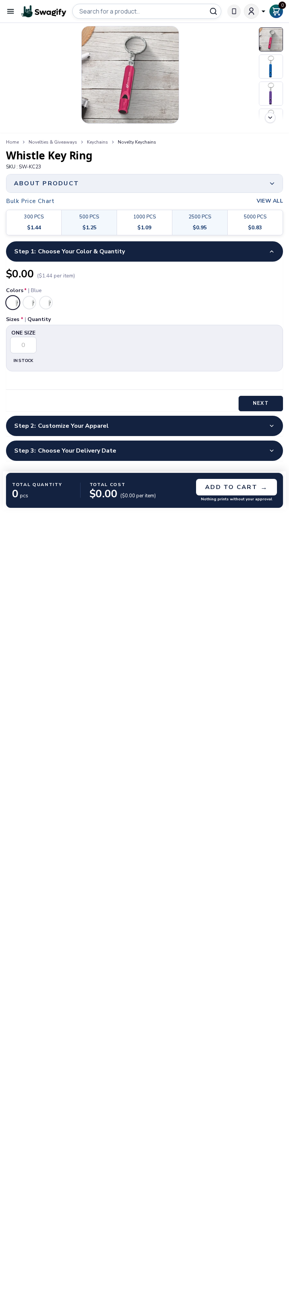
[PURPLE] (29, 302)
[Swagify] (43, 11)
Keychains (97, 142)
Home (12, 142)
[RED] (46, 302)
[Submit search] (213, 11)
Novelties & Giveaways (53, 142)
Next (260, 403)
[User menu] (255, 11)
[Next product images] (270, 117)
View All (270, 200)
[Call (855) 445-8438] (234, 11)
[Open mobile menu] (10, 11)
